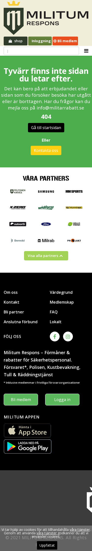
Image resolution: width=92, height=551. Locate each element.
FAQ (54, 312)
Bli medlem (66, 41)
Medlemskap (62, 302)
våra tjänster (80, 529)
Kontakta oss (46, 150)
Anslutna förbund (21, 321)
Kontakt (11, 302)
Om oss (11, 292)
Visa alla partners (43, 255)
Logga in (62, 399)
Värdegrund (61, 292)
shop (18, 41)
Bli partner (14, 312)
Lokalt (56, 321)
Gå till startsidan (46, 127)
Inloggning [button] (41, 41)
